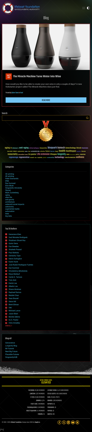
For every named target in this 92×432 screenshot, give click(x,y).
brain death (9, 151)
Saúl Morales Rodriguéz (18, 237)
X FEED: (32, 397)
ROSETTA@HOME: (31, 410)
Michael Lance (14, 311)
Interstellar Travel (23, 154)
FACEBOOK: (31, 390)
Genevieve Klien (15, 234)
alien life (8, 197)
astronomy (9, 207)
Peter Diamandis (11, 178)
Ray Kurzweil (10, 183)
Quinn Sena (15, 92)
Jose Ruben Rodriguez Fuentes (21, 265)
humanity (79, 151)
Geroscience (10, 343)
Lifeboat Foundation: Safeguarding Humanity (40, 8)
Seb (10, 308)
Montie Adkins (14, 317)
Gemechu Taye (14, 256)
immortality (13, 154)
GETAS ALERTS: (51, 393)
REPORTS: (50, 404)
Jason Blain (13, 314)
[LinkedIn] (68, 422)
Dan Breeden (14, 246)
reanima (82, 154)
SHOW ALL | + (8, 325)
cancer (15, 151)
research (32, 157)
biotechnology (70, 148)
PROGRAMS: (50, 407)
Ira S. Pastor (13, 320)
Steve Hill (12, 301)
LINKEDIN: (32, 393)
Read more (46, 100)
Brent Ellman (14, 305)
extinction (42, 151)
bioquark (52, 147)
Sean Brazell (14, 298)
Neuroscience (72, 154)
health (62, 151)
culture (26, 151)
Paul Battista (14, 253)
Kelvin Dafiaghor (15, 259)
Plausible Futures (12, 354)
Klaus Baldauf (14, 274)
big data (8, 216)
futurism (52, 151)
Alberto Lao (13, 286)
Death (29, 151)
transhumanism (70, 157)
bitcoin (78, 148)
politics (77, 154)
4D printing (9, 176)
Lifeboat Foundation (16, 422)
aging (7, 147)
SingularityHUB (11, 357)
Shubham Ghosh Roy (17, 240)
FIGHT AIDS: (34, 404)
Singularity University (13, 188)
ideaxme (83, 151)
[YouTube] (73, 422)
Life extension (43, 154)
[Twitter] (64, 422)
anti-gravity (9, 200)
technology (59, 157)
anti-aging (24, 147)
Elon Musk (9, 186)
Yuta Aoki (12, 280)
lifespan (53, 154)
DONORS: (38, 400)
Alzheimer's (15, 148)
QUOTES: (49, 414)
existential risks (35, 151)
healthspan (71, 151)
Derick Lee (13, 283)
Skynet (8, 190)
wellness (80, 157)
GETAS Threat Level (46, 382)
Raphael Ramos (15, 292)
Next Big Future (11, 351)
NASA (67, 154)
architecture (10, 202)
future (47, 151)
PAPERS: (49, 410)
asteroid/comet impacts (14, 204)
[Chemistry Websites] (46, 132)
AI (11, 148)
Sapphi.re (37, 422)
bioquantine (43, 148)
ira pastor (32, 154)
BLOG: (49, 397)
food (21, 92)
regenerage (13, 157)
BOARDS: (50, 400)
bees (7, 214)
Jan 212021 (9, 76)
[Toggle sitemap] (83, 8)
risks (36, 157)
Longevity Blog (11, 346)
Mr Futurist (9, 348)
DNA (7, 181)
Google (56, 151)
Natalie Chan (14, 295)
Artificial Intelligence (34, 148)
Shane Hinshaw (15, 289)
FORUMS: (40, 414)
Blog (46, 18)
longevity (61, 154)
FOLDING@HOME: (32, 407)
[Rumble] (77, 422)
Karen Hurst (13, 262)
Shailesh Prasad (15, 249)
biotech (61, 147)
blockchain (85, 148)
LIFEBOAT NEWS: (52, 390)
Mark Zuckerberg (12, 193)
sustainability (50, 158)
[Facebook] (59, 422)
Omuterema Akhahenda (18, 271)
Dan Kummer (14, 268)
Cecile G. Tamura (15, 277)
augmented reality (12, 209)
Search (87, 118)
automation (9, 211)
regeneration (24, 157)
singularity (39, 157)
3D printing (9, 174)
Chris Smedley (14, 323)
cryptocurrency (20, 151)
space (45, 157)
